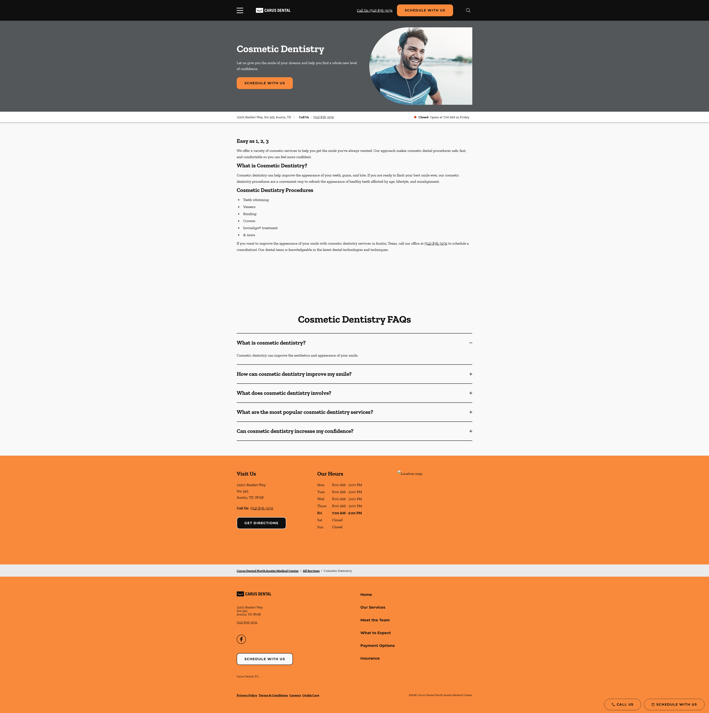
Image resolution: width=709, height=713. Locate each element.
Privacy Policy (247, 695)
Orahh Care (310, 695)
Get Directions (261, 523)
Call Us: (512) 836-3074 (375, 10)
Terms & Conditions (273, 695)
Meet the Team (375, 620)
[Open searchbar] (468, 10)
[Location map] (435, 510)
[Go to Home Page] (273, 10)
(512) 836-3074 (323, 117)
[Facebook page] (241, 639)
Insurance (370, 658)
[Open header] (241, 10)
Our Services (372, 607)
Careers (295, 695)
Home (366, 594)
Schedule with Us (425, 10)
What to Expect (375, 633)
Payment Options (377, 645)
